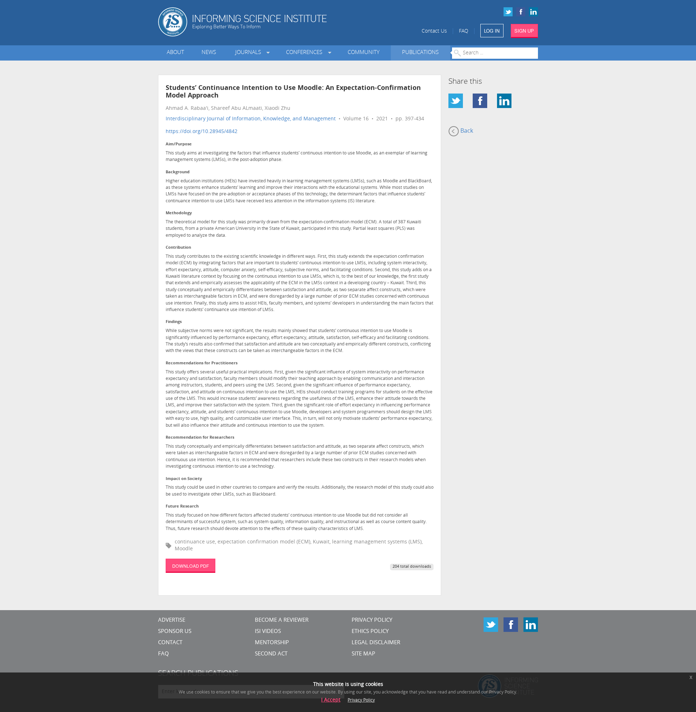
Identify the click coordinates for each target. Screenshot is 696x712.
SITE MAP (363, 654)
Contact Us (434, 31)
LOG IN (492, 30)
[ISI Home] (267, 22)
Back (466, 131)
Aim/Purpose (179, 144)
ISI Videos (268, 631)
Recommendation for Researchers (200, 438)
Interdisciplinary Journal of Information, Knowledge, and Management (251, 119)
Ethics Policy (370, 631)
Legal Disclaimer (376, 643)
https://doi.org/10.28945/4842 (201, 131)
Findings (174, 322)
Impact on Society (184, 479)
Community (364, 52)
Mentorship (272, 643)
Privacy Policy (372, 620)
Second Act (271, 654)
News (209, 52)
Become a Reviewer (281, 620)
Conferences (305, 52)
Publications (420, 52)
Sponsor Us (174, 631)
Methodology (179, 213)
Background (178, 172)
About (175, 52)
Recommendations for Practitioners (201, 363)
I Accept (330, 700)
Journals (249, 52)
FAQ (463, 31)
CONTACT (170, 643)
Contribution (178, 248)
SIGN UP (524, 30)
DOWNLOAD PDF (190, 566)
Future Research (182, 507)
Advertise (171, 620)
